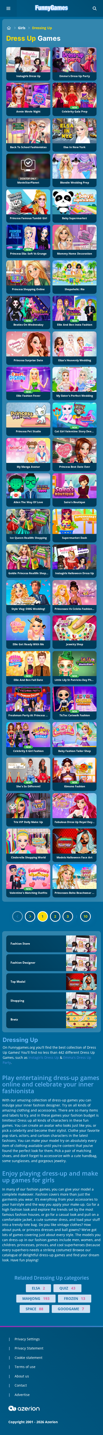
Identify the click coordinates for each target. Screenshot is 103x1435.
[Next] (30, 916)
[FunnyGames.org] (8, 27)
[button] (94, 8)
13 (83, 1298)
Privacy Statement (29, 1348)
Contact (21, 1385)
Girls (21, 28)
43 (73, 1288)
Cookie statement (28, 1357)
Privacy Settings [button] (27, 1339)
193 (46, 1298)
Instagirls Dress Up (44, 1057)
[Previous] (17, 916)
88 (41, 1308)
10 (86, 916)
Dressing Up (42, 28)
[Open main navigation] (8, 8)
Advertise (22, 1394)
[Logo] (51, 8)
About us (22, 1376)
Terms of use (25, 1366)
